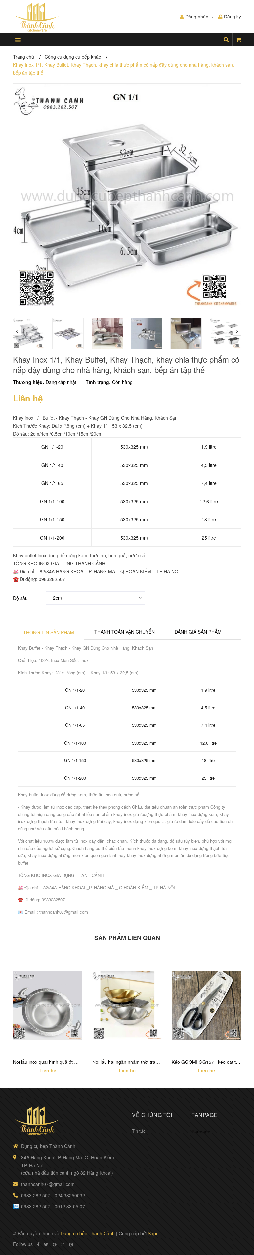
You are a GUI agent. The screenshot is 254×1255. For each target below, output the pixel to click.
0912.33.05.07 (70, 1206)
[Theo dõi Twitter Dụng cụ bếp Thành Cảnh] (46, 1244)
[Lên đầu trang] (236, 1223)
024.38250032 (70, 1195)
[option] (29, 333)
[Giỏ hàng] (238, 39)
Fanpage (200, 1131)
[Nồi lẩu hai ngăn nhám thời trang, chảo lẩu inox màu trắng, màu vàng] (127, 1005)
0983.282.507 (35, 1195)
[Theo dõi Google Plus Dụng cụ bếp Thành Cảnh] (54, 1244)
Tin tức (139, 1131)
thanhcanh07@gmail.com (48, 1184)
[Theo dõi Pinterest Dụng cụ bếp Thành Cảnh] (71, 1244)
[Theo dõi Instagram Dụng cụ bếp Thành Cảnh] (62, 1244)
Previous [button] (17, 332)
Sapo (153, 1233)
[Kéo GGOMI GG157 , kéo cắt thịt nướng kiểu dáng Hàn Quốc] (206, 1005)
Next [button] (237, 332)
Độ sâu (20, 598)
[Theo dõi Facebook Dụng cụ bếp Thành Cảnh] (38, 1244)
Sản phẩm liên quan (127, 937)
